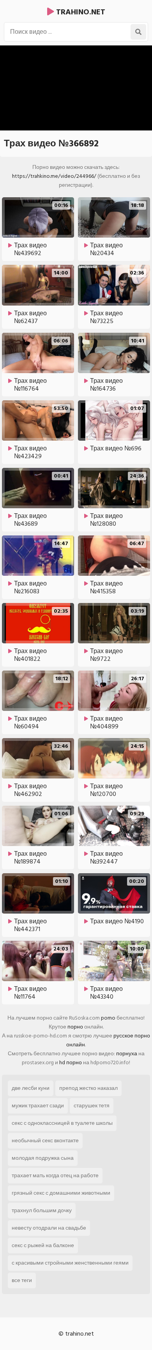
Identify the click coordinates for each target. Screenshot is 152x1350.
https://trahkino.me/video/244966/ (54, 176)
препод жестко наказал (88, 1088)
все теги (22, 1280)
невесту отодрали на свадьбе (49, 1227)
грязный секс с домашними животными (61, 1192)
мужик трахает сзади (38, 1105)
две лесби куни (30, 1088)
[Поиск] (138, 32)
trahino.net (79, 12)
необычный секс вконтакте (45, 1140)
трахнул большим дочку (42, 1210)
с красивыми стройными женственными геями (70, 1262)
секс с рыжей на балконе (43, 1245)
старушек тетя (92, 1105)
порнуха (126, 1053)
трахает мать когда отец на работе (55, 1175)
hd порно (70, 1062)
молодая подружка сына (43, 1158)
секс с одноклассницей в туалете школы (62, 1123)
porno (108, 1017)
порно (75, 1026)
